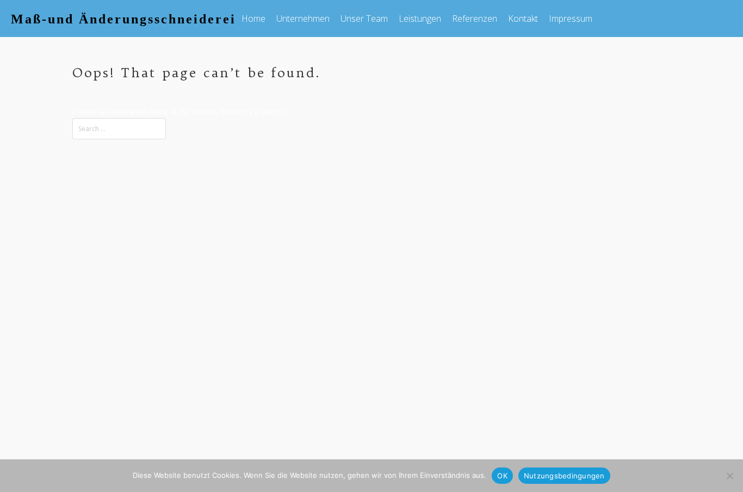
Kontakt (523, 18)
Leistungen (420, 18)
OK (502, 475)
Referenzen (474, 18)
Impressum (570, 18)
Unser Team (364, 18)
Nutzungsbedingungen (564, 475)
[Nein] (729, 475)
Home (253, 18)
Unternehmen (303, 18)
